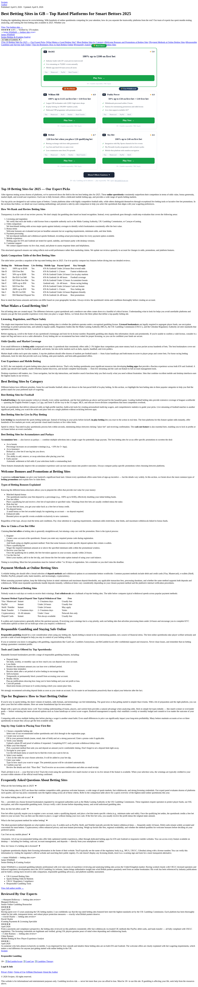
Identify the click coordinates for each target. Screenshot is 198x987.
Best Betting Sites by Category (90, 42)
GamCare (28, 961)
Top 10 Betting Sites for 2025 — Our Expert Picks (23, 42)
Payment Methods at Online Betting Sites (167, 42)
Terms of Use (19, 972)
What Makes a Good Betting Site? (61, 42)
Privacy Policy (7, 972)
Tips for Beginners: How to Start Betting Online (52, 45)
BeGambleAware (13, 961)
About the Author (50, 972)
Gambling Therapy (43, 961)
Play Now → (99, 78)
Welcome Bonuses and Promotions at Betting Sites (126, 42)
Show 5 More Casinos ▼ (99, 175)
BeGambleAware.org (121, 181)
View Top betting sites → (12, 27)
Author (4, 4)
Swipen (4, 2)
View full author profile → (12, 888)
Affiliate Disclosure (34, 972)
